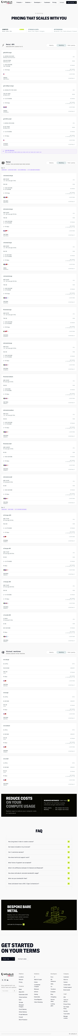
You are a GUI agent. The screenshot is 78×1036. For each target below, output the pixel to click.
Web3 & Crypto (38, 979)
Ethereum (36, 989)
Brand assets (67, 990)
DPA (65, 997)
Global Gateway (23, 1012)
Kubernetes (37, 997)
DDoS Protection (23, 1019)
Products (19, 2)
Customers (47, 2)
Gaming (36, 994)
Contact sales (67, 984)
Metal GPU (21, 992)
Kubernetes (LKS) (23, 994)
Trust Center (67, 1013)
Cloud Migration (38, 999)
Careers (66, 982)
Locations (21, 977)
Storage (21, 1002)
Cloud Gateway (23, 1009)
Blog (52, 994)
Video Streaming (38, 1002)
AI (34, 977)
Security (66, 1011)
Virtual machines (23, 997)
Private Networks (23, 1014)
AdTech (36, 991)
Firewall (21, 1017)
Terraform (53, 989)
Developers (37, 2)
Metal (20, 989)
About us (66, 979)
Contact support (68, 987)
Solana (36, 982)
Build (20, 999)
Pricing (54, 2)
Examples (53, 991)
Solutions (27, 2)
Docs (52, 977)
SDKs (52, 984)
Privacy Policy (67, 1004)
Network (21, 979)
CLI (51, 986)
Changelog (53, 997)
